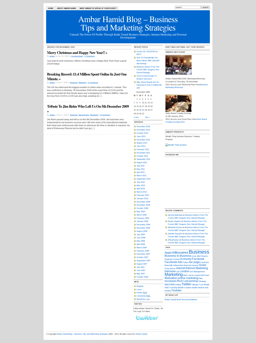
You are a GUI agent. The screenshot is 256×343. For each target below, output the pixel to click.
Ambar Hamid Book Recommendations (181, 299)
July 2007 (141, 267)
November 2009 (143, 205)
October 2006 (142, 277)
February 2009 (143, 218)
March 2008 (142, 247)
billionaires (180, 252)
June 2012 (141, 146)
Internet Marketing (197, 268)
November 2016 (143, 126)
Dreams (204, 256)
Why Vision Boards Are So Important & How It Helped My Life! (149, 85)
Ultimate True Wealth (200, 285)
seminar (193, 281)
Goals (202, 265)
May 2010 (141, 185)
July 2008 (141, 234)
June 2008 (141, 238)
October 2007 (142, 257)
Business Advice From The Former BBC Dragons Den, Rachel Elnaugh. (148, 70)
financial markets (191, 265)
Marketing (82, 82)
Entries (142, 293)
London (184, 271)
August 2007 (142, 264)
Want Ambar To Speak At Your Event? (98, 8)
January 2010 (142, 198)
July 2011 (141, 166)
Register (140, 286)
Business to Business (178, 255)
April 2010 (141, 189)
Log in (139, 289)
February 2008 (143, 251)
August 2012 (142, 143)
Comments (143, 296)
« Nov (136, 117)
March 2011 (141, 175)
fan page (194, 262)
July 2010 (141, 182)
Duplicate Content (172, 259)
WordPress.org (143, 299)
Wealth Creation (184, 287)
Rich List (182, 281)
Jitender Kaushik (175, 234)
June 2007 (141, 270)
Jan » (147, 117)
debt (198, 256)
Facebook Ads (173, 262)
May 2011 (141, 169)
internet (180, 268)
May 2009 (141, 211)
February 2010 (143, 195)
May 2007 (141, 274)
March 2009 (142, 215)
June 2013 (141, 136)
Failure (186, 262)
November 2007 (143, 254)
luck (191, 271)
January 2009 (142, 221)
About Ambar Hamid (66, 8)
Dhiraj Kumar (173, 240)
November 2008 (143, 228)
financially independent (174, 265)
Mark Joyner (188, 275)
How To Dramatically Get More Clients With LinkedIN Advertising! (148, 61)
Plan (201, 278)
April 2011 (141, 172)
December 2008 (143, 225)
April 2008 (141, 244)
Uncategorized (77, 56)
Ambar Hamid (141, 334)
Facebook (198, 258)
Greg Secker (170, 268)
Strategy (202, 281)
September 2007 (143, 261)
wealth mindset (198, 287)
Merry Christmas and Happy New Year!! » (77, 52)
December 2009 (143, 202)
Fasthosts (204, 262)
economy (185, 258)
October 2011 (142, 156)
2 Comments (89, 56)
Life (177, 271)
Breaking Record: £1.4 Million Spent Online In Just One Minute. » (87, 76)
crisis (194, 256)
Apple (168, 252)
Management (84, 115)
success (170, 284)
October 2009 (142, 208)
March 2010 (142, 192)
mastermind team (202, 275)
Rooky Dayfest (174, 221)
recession (171, 281)
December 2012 (143, 140)
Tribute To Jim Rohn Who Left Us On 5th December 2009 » (88, 108)
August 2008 (142, 231)
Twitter (186, 284)
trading (178, 285)
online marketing (188, 278)
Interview (170, 271)
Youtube (176, 290)
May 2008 (141, 241)
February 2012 (143, 149)
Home (50, 8)
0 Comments (93, 82)
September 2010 (143, 179)
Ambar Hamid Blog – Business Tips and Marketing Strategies (82, 334)
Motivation (94, 115)
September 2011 (143, 159)
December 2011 (143, 153)
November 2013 (143, 130)
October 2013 (142, 133)
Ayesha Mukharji (175, 215)
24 (143, 110)
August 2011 (142, 162)
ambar (52, 56)
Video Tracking (171, 287)
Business (73, 82)
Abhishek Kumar (175, 227)
